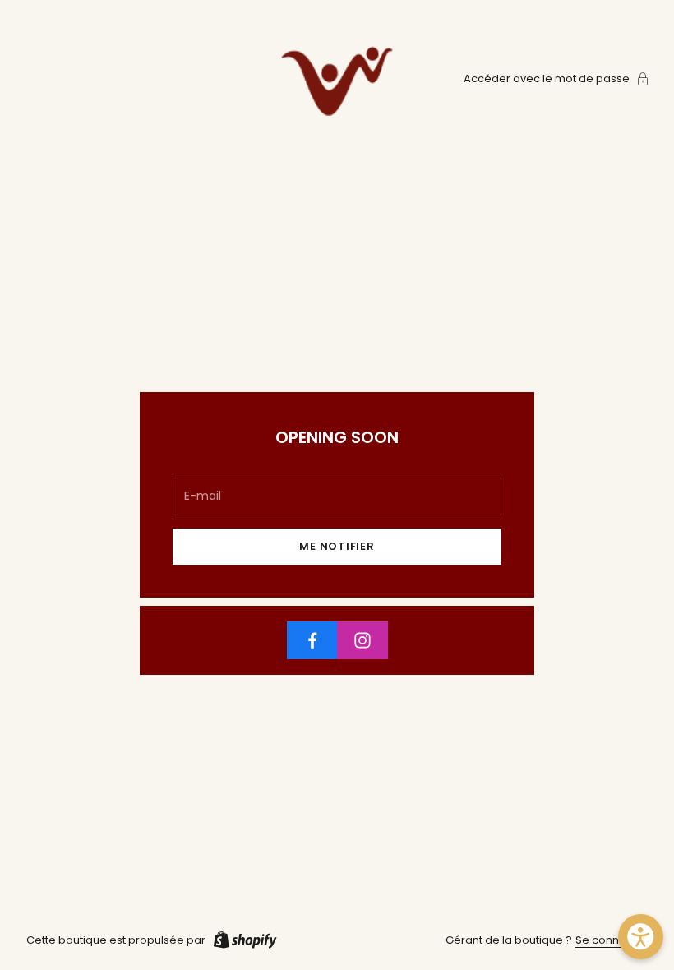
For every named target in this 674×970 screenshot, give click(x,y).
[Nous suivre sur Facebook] (312, 640)
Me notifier (337, 546)
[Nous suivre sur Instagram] (362, 640)
